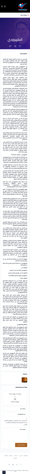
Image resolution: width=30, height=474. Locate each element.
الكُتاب (6, 456)
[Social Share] (15, 47)
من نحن (21, 456)
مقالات (10, 456)
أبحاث (15, 456)
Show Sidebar (23, 15)
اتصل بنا (15, 458)
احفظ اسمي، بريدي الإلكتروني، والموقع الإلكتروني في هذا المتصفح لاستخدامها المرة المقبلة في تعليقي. (15, 423)
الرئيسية (25, 456)
